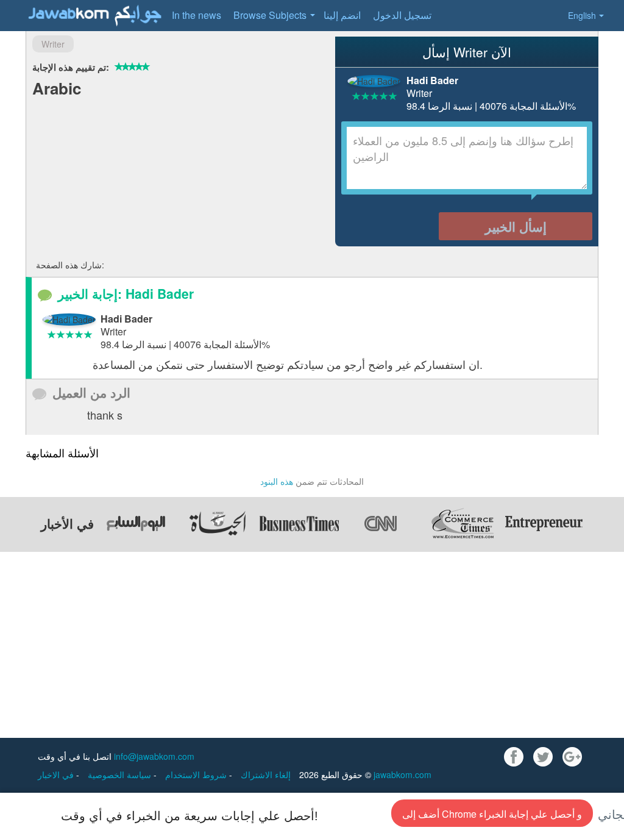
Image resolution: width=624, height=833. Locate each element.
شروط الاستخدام (197, 774)
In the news (196, 15)
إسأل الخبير (516, 226)
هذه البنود (276, 481)
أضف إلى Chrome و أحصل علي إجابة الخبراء (492, 814)
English (582, 15)
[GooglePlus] (572, 757)
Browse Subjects (270, 15)
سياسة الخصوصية (121, 774)
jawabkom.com (402, 774)
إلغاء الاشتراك (266, 774)
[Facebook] (513, 757)
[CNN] (380, 523)
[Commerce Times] (462, 523)
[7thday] (136, 523)
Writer (53, 44)
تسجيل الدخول (402, 15)
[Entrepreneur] (544, 523)
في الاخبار (57, 774)
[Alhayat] (217, 523)
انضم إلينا (342, 15)
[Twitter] (543, 757)
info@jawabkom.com (154, 756)
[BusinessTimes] (299, 523)
